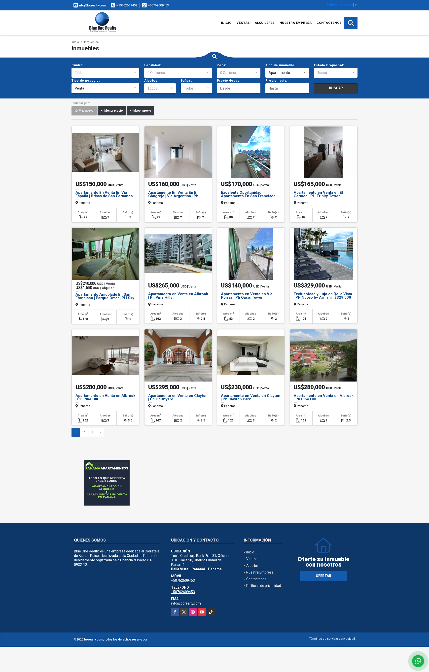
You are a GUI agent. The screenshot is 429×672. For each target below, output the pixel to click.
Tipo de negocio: (86, 80)
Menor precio (113, 111)
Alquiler (252, 566)
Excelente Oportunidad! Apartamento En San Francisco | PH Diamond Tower (249, 196)
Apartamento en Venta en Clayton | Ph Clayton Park (250, 397)
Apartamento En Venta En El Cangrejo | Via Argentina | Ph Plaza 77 (173, 196)
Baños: (186, 80)
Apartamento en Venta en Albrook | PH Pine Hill (105, 397)
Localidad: (152, 65)
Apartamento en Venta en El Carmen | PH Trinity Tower (318, 194)
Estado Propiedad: (329, 65)
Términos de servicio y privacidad (332, 638)
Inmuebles (91, 42)
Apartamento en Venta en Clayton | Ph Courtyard (178, 397)
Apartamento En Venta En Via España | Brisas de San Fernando (104, 194)
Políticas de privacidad (263, 586)
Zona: (221, 65)
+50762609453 (126, 5)
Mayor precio (142, 111)
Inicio (226, 23)
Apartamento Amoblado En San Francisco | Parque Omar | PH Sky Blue (104, 298)
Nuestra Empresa (296, 23)
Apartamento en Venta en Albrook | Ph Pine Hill (324, 397)
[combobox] (105, 73)
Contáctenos (329, 23)
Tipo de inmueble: (280, 65)
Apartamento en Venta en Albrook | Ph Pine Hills (178, 296)
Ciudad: (78, 65)
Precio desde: (229, 80)
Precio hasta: (276, 80)
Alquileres (265, 23)
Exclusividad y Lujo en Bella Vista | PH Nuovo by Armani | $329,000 (323, 296)
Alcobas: (151, 80)
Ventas (243, 23)
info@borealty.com (186, 603)
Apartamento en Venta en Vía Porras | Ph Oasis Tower (246, 296)
